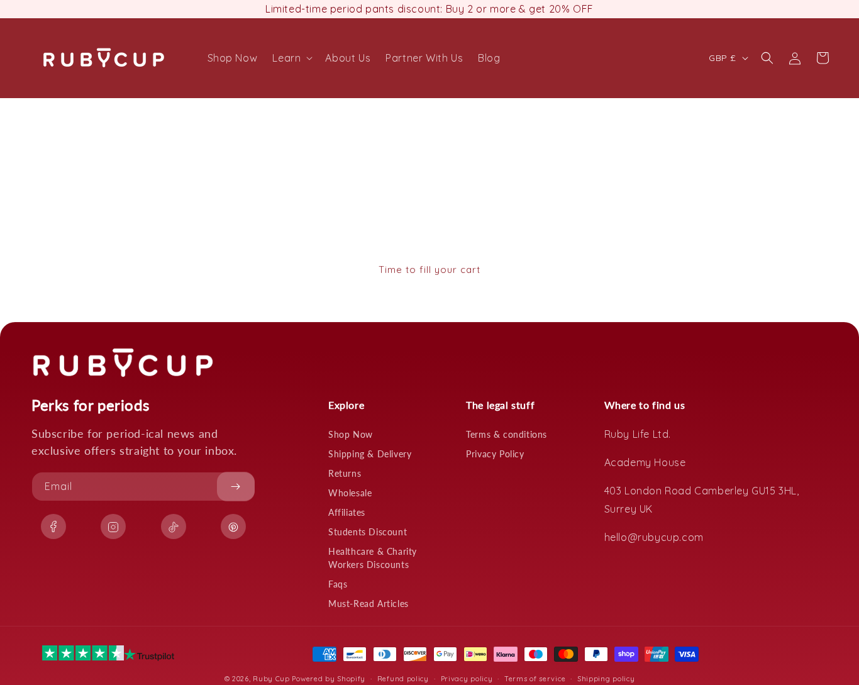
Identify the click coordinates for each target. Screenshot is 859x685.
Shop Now (350, 434)
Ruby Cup (272, 678)
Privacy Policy (495, 453)
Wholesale (350, 492)
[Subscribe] (236, 486)
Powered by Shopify (328, 678)
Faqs (337, 584)
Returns (344, 473)
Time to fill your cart (429, 270)
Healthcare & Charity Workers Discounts (372, 558)
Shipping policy (606, 678)
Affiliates (346, 512)
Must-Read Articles (368, 603)
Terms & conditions (506, 434)
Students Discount (367, 531)
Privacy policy (467, 678)
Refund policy (403, 678)
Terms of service (534, 678)
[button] (291, 58)
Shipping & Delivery (369, 453)
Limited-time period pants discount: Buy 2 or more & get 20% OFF (429, 9)
